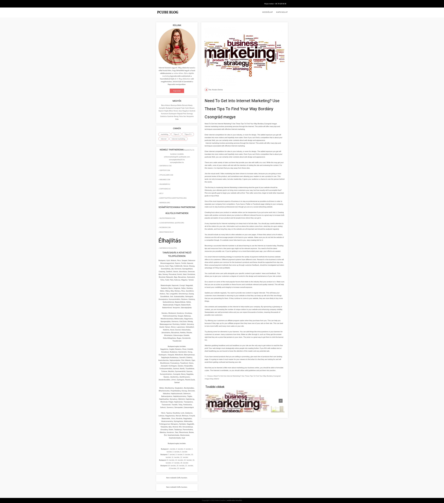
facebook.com (165, 227)
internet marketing (178, 139)
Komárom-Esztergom (169, 113)
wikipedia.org (164, 203)
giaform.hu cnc (165, 166)
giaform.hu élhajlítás (168, 248)
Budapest (169, 108)
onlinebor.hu (164, 184)
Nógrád (180, 113)
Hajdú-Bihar (168, 111)
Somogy (190, 113)
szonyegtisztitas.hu (177, 162)
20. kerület (180, 465)
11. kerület (175, 457)
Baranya (174, 105)
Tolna (181, 116)
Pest (185, 113)
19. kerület (172, 465)
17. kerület (175, 463)
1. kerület (171, 449)
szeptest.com (164, 170)
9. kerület (186, 454)
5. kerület (176, 452)
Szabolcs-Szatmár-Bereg (169, 116)
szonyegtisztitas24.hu (177, 159)
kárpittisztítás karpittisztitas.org (173, 198)
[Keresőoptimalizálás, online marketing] (167, 15)
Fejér (183, 108)
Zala (177, 119)
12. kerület (184, 457)
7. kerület (171, 454)
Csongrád (177, 108)
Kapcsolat (282, 12)
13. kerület (170, 460)
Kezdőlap (267, 12)
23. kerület (181, 468)
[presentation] (281, 401)
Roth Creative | (228, 500)
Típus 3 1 (188, 134)
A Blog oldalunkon (183, 79)
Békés (179, 105)
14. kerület (179, 460)
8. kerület (179, 454)
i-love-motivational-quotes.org (171, 223)
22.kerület (172, 468)
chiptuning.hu (165, 189)
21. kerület (189, 465)
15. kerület (188, 460)
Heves (176, 111)
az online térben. (178, 73)
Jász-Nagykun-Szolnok (187, 111)
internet (163, 139)
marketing (164, 134)
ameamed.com (164, 179)
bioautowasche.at (166, 232)
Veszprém (190, 116)
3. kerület (187, 449)
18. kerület (184, 463)
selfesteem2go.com (167, 218)
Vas (184, 116)
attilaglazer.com (166, 175)
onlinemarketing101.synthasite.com (177, 157)
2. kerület (179, 449)
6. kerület (183, 452)
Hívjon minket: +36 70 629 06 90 (275, 4)
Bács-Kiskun (166, 105)
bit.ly (161, 193)
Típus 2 (176, 134)
